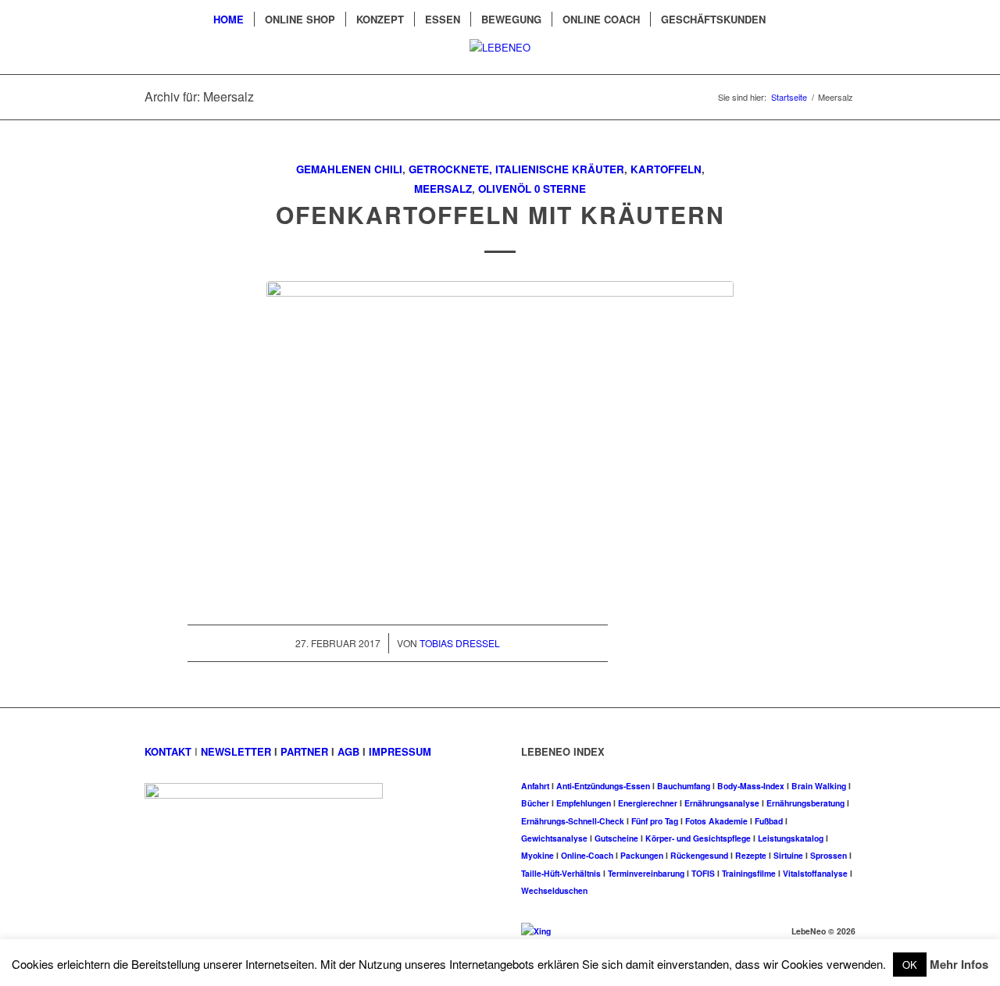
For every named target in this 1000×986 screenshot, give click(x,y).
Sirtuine (788, 855)
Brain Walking (818, 786)
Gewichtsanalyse (554, 838)
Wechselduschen (554, 890)
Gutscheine (616, 838)
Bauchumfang (683, 786)
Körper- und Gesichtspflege (698, 838)
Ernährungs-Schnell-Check (572, 821)
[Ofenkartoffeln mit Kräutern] (500, 437)
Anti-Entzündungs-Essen (603, 786)
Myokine (537, 855)
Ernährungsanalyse (721, 803)
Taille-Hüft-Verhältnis (561, 873)
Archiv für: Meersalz (199, 96)
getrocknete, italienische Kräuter (516, 169)
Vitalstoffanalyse (815, 873)
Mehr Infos (959, 964)
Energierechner (647, 803)
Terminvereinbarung (646, 873)
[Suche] (786, 19)
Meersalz (443, 188)
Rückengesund (699, 855)
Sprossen (828, 855)
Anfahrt (535, 786)
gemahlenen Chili (349, 169)
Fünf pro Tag (654, 821)
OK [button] (909, 964)
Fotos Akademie (716, 821)
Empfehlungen (583, 803)
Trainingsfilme (749, 873)
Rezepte (750, 855)
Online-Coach (587, 855)
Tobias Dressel (460, 643)
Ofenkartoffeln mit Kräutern (500, 214)
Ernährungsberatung (805, 803)
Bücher (535, 803)
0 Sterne (560, 188)
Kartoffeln (666, 169)
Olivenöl (504, 188)
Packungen (641, 855)
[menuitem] (228, 19)
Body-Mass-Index (750, 786)
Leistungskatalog (790, 838)
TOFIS (703, 873)
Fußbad (769, 821)
